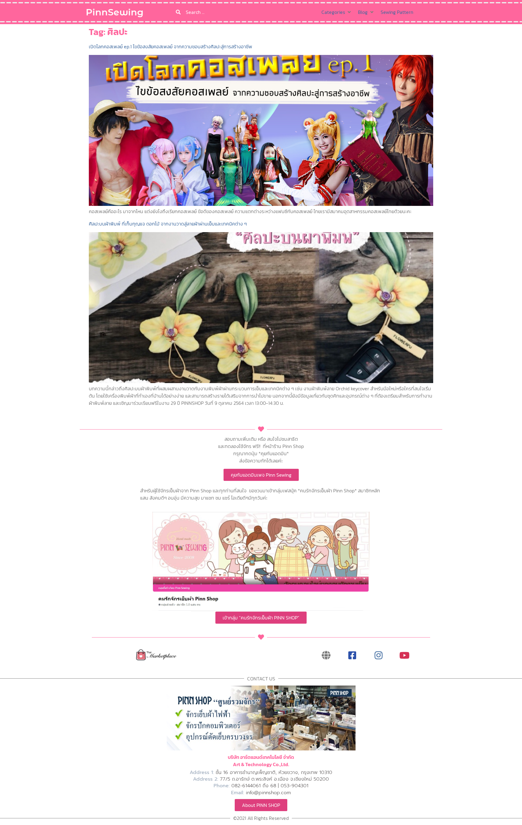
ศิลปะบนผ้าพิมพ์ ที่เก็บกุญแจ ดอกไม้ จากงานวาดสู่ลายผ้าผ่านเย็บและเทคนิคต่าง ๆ (168, 223)
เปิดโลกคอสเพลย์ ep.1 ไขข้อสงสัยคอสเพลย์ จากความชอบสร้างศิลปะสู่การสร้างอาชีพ (170, 46)
